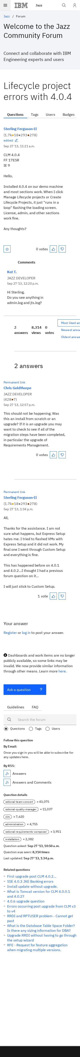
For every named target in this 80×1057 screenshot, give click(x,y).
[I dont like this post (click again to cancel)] (62, 248)
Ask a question (19, 689)
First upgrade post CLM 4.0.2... (31, 876)
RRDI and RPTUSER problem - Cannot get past (40, 918)
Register (10, 632)
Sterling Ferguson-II (20, 129)
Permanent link (14, 382)
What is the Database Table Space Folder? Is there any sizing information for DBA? (41, 928)
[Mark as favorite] (7, 248)
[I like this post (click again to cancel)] (53, 248)
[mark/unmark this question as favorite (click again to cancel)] (7, 248)
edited (8, 140)
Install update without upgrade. (32, 886)
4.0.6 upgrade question (25, 901)
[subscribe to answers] (7, 773)
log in (26, 632)
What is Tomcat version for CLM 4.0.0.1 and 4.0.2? (38, 894)
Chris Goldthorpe (17, 388)
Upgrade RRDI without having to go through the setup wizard (41, 937)
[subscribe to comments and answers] (7, 782)
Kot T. (12, 272)
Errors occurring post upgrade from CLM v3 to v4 (41, 908)
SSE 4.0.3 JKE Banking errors (30, 881)
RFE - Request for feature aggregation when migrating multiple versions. (37, 947)
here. (62, 671)
